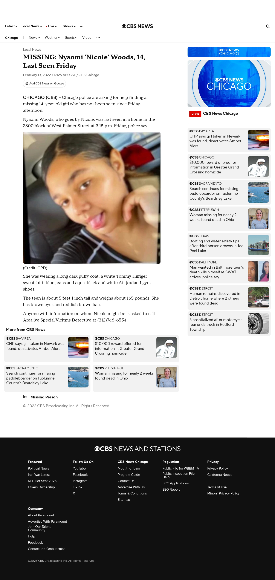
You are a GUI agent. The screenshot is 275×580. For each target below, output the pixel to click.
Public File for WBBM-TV (180, 468)
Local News (30, 26)
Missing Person (44, 397)
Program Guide (129, 474)
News (33, 38)
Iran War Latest (39, 474)
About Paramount (41, 515)
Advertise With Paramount (47, 521)
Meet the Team (129, 468)
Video (86, 38)
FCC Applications (175, 483)
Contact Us (126, 481)
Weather (51, 38)
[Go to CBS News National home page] (137, 26)
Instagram (80, 481)
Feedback (35, 542)
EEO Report (171, 489)
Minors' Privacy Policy (223, 493)
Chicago (11, 38)
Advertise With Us (131, 487)
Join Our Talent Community (39, 528)
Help (31, 536)
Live (51, 26)
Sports (70, 38)
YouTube (79, 468)
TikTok (77, 487)
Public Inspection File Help (178, 475)
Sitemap (124, 499)
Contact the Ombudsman (47, 549)
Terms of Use (217, 487)
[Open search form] (268, 26)
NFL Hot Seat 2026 (42, 481)
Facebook (80, 474)
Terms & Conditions (132, 493)
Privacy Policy (217, 468)
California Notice (219, 474)
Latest (10, 26)
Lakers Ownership (41, 487)
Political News (38, 468)
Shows (68, 26)
